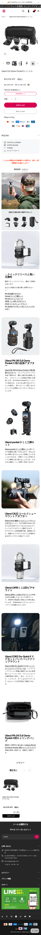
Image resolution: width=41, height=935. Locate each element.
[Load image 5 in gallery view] (32, 63)
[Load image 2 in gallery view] (14, 63)
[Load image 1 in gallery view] (8, 63)
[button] (23, 11)
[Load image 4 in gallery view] (26, 63)
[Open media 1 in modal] (20, 38)
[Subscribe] (36, 837)
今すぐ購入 (16, 812)
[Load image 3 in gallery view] (20, 63)
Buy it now (20, 111)
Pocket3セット (20, 93)
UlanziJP (19, 931)
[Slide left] (2, 2)
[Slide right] (38, 2)
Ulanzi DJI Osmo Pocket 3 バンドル (10, 798)
